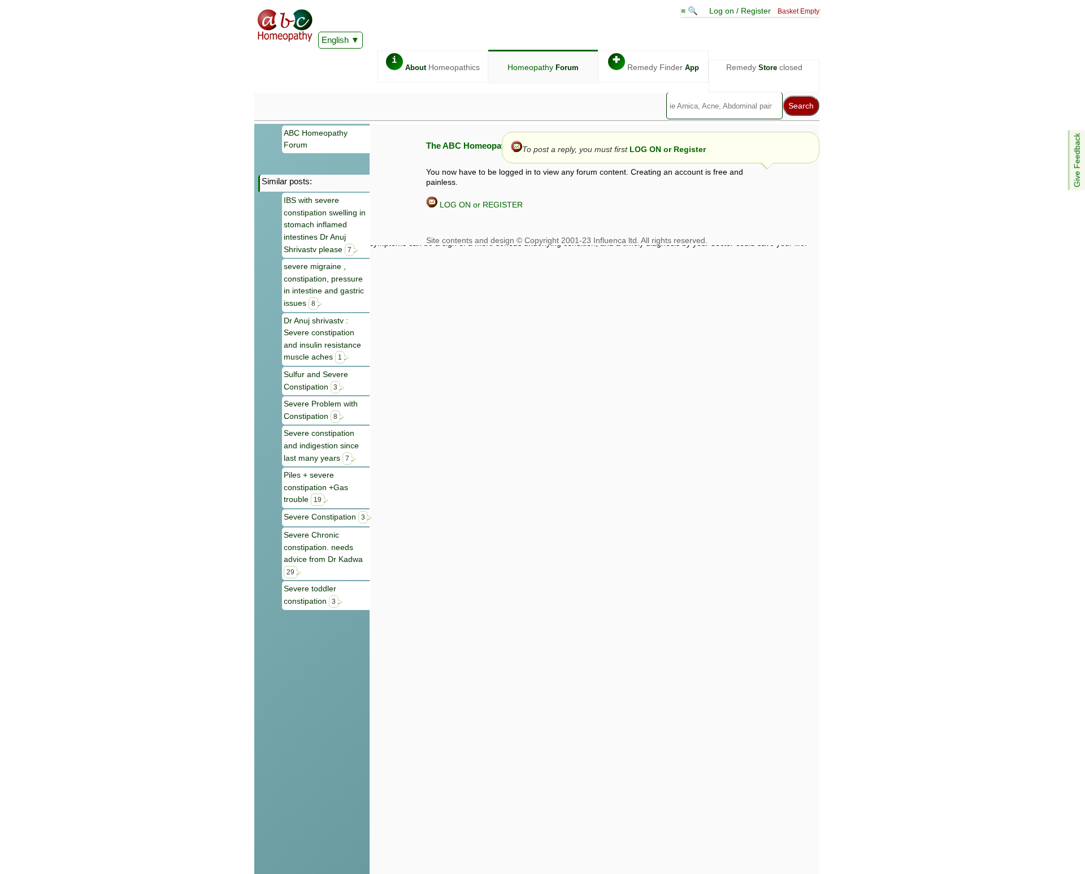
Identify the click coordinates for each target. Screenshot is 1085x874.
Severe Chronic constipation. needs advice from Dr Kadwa (323, 553)
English (335, 40)
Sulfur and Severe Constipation (316, 380)
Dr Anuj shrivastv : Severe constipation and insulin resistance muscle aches (322, 339)
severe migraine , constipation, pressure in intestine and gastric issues (324, 285)
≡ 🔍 (690, 10)
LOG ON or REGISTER (480, 204)
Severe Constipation (324, 516)
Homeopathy (543, 67)
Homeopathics (436, 63)
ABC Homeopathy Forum (316, 139)
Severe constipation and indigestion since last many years (321, 445)
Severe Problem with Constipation (321, 410)
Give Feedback (1077, 160)
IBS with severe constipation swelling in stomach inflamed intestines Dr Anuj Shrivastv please (325, 224)
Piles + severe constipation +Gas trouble (316, 487)
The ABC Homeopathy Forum (484, 145)
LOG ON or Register (668, 149)
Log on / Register (740, 10)
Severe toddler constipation (310, 594)
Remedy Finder (656, 63)
